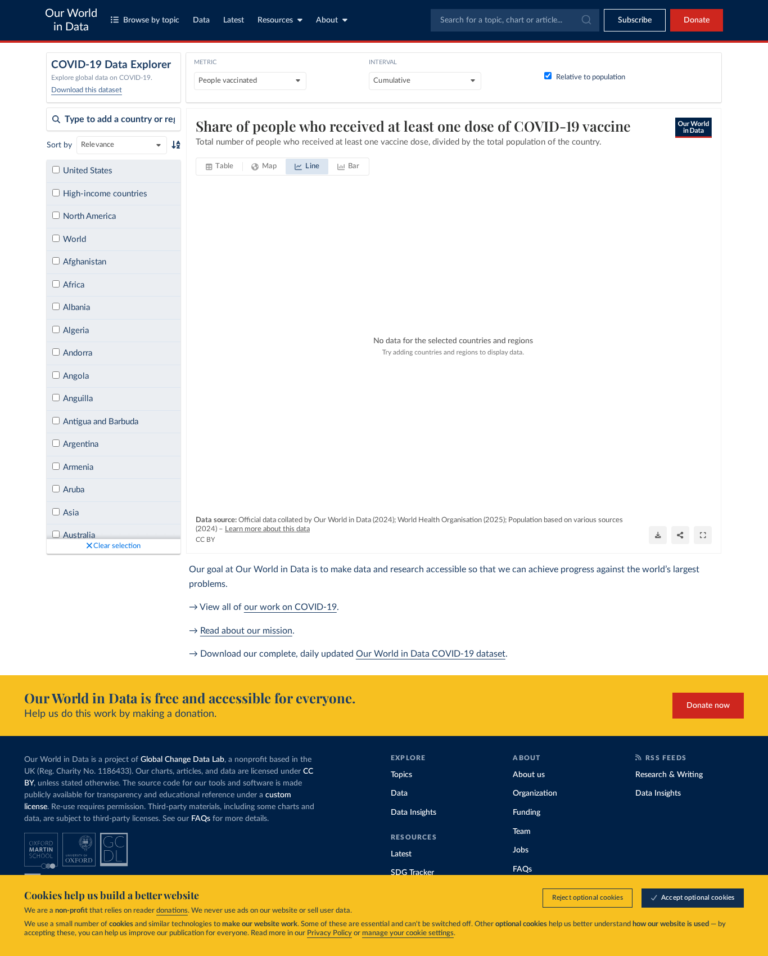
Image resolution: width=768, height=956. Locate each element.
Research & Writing (669, 775)
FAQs (200, 819)
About (327, 20)
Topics (401, 775)
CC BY (205, 539)
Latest (233, 20)
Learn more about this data (267, 529)
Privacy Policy (329, 933)
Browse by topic (151, 20)
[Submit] (585, 20)
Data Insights (413, 812)
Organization (535, 793)
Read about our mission (246, 630)
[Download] (658, 535)
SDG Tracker (412, 873)
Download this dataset (86, 90)
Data (201, 20)
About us (529, 775)
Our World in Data (71, 20)
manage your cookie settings (408, 933)
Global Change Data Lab (182, 760)
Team (522, 832)
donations (172, 910)
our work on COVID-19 (290, 607)
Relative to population (590, 77)
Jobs (520, 850)
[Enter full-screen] (703, 535)
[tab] (219, 166)
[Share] (680, 535)
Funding (526, 812)
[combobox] (515, 20)
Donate (697, 20)
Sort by (59, 145)
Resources (275, 20)
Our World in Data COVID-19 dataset (430, 653)
